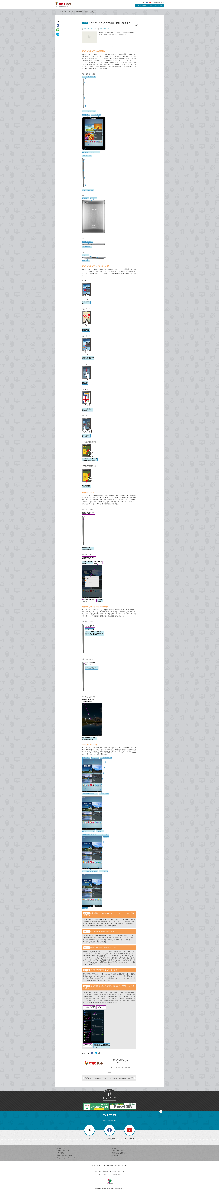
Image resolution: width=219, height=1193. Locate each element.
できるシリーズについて (63, 1150)
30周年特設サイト (62, 1153)
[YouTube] (150, 2)
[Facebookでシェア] (57, 25)
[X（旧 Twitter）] (143, 2)
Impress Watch (117, 1174)
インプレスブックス (104, 1174)
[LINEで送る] (57, 29)
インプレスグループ (121, 1165)
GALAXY (67, 12)
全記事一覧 (115, 1155)
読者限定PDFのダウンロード (64, 1155)
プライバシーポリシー (99, 1165)
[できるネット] (55, 12)
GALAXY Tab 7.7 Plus (106, 29)
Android (60, 12)
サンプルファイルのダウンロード (66, 1158)
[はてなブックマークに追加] (57, 34)
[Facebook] (147, 2)
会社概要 (110, 1165)
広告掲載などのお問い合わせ (119, 1153)
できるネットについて (159, 2)
